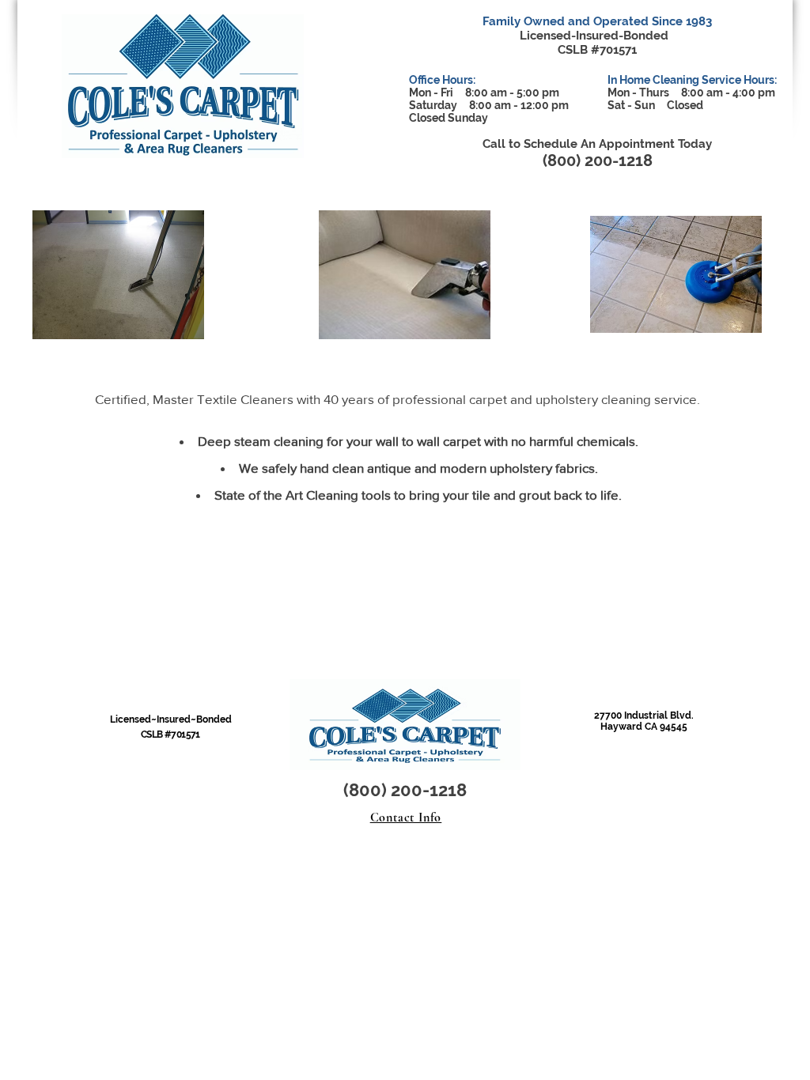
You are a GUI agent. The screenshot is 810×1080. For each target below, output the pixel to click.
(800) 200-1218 (598, 160)
